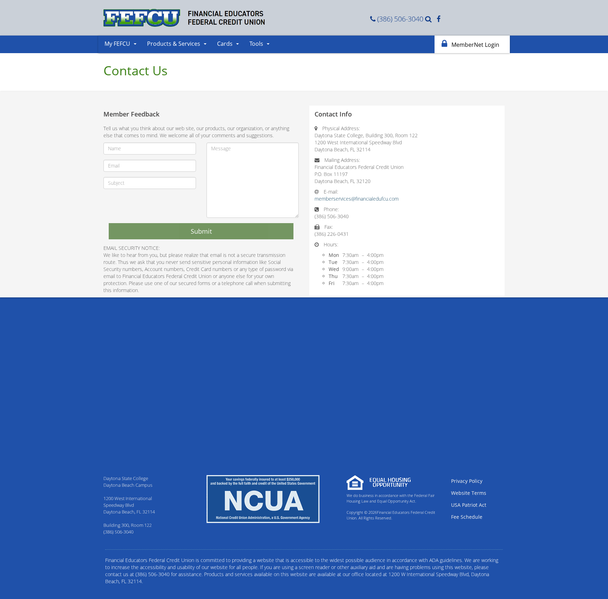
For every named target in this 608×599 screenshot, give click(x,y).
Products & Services (173, 44)
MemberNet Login (474, 45)
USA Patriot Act (468, 505)
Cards (225, 44)
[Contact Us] (373, 19)
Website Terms (468, 493)
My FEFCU (117, 44)
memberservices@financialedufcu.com (357, 198)
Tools (256, 44)
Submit (201, 231)
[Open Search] (429, 19)
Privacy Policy (466, 481)
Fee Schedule (466, 516)
